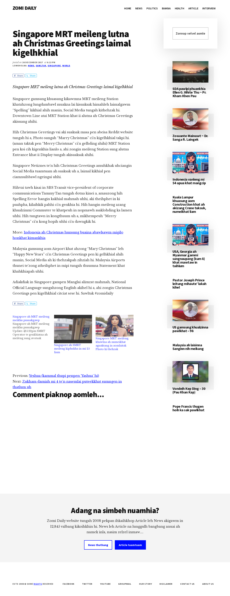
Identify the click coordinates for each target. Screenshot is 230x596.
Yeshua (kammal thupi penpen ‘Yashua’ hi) (64, 376)
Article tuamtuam (130, 545)
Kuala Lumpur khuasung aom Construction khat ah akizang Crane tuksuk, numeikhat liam (189, 204)
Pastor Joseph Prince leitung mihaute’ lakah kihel (189, 283)
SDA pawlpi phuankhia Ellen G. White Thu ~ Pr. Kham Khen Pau (189, 92)
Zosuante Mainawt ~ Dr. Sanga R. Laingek (190, 137)
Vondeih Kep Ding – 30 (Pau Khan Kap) (188, 390)
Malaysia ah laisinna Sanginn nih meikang (188, 347)
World (66, 65)
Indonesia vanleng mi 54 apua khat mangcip (189, 181)
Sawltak (41, 65)
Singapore (54, 65)
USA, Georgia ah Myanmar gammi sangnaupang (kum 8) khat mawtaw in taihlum (188, 258)
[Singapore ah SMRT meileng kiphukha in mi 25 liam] (73, 329)
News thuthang (98, 545)
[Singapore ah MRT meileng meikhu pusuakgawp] (33, 327)
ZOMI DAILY (24, 8)
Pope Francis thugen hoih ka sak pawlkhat (188, 408)
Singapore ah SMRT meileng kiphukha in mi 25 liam (72, 348)
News (31, 65)
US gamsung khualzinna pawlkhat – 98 (190, 329)
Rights (38, 584)
